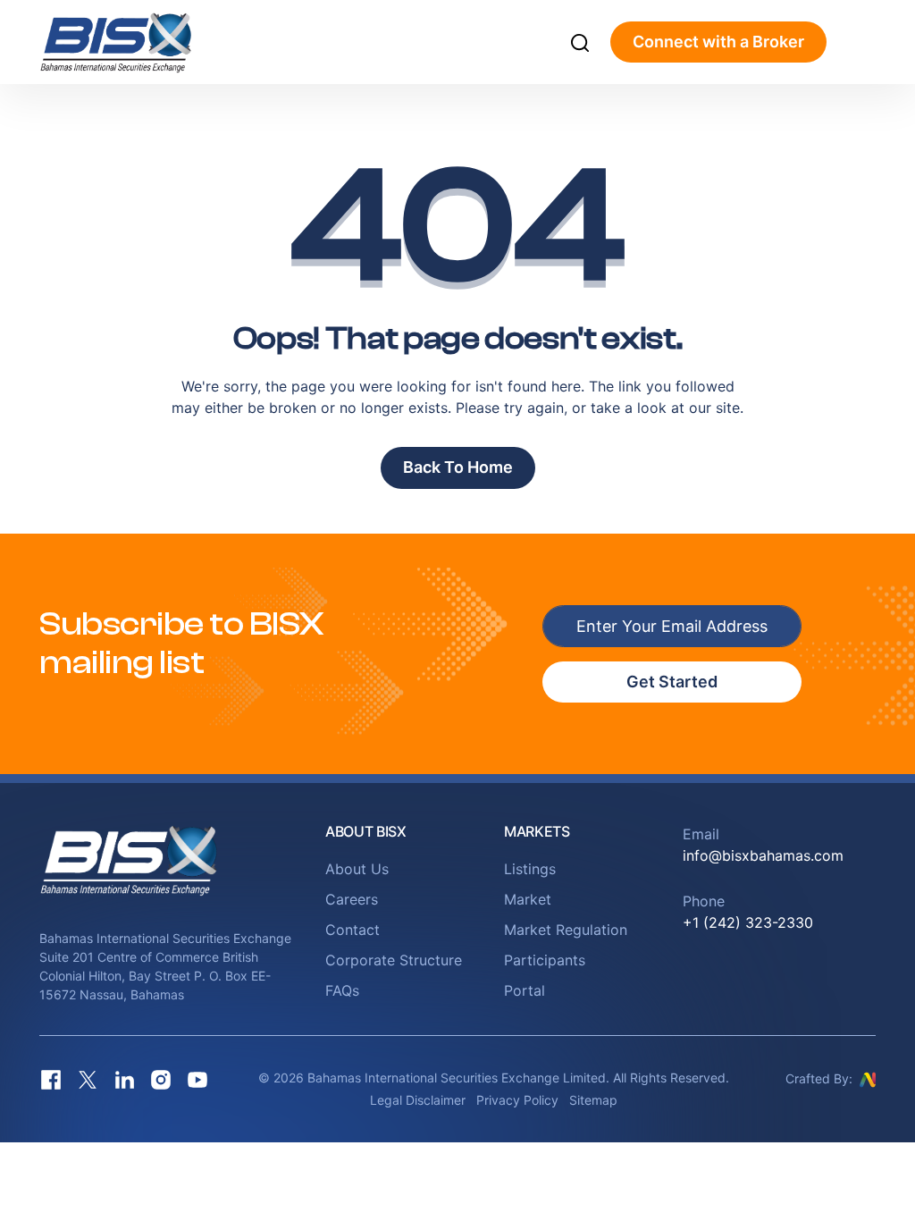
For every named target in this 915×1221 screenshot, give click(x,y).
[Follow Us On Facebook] (51, 1079)
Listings (530, 869)
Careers (351, 899)
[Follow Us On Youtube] (197, 1079)
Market (527, 899)
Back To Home (458, 467)
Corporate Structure (393, 960)
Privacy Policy (517, 1099)
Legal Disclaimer (418, 1099)
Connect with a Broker (718, 41)
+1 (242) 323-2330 (748, 922)
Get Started (672, 681)
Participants (544, 960)
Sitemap (593, 1099)
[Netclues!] (868, 1078)
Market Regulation (565, 930)
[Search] (580, 42)
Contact (352, 930)
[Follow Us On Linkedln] (124, 1079)
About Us (357, 869)
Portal (524, 990)
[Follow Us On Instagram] (160, 1079)
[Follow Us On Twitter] (87, 1079)
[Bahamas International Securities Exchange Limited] (135, 42)
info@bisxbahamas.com (763, 855)
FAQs (342, 990)
